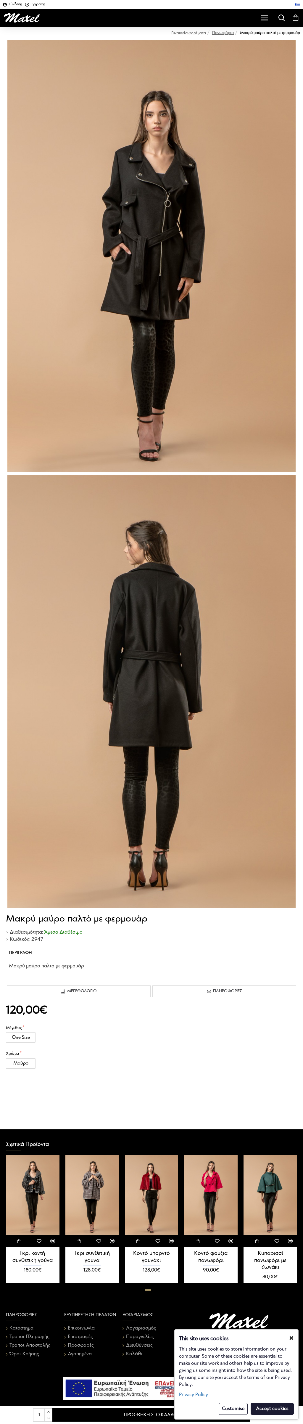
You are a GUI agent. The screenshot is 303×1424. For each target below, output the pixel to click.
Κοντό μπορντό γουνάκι (151, 1256)
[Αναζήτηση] (280, 18)
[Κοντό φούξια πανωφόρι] (211, 1195)
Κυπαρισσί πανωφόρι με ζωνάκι (270, 1260)
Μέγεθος (14, 1028)
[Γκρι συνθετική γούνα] (92, 1195)
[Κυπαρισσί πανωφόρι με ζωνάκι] (270, 1195)
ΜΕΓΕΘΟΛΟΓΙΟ (82, 991)
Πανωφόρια (223, 33)
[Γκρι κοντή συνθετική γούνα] (32, 1195)
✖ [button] (291, 1338)
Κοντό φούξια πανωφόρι (211, 1256)
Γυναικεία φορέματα (188, 33)
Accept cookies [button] (272, 1409)
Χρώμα (12, 1053)
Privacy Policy (193, 1395)
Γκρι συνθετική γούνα (92, 1256)
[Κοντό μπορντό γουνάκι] (151, 1195)
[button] (148, 1290)
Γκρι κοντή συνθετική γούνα (32, 1256)
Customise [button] (233, 1409)
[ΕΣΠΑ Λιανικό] (151, 1388)
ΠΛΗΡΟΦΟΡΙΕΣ (227, 991)
